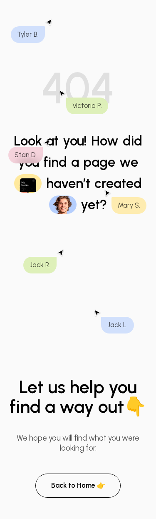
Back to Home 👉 (78, 485)
